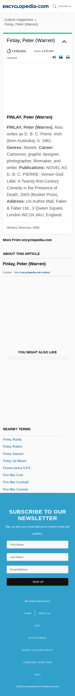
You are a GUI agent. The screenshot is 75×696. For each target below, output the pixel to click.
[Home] (25, 6)
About (32, 272)
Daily (37, 674)
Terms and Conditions (37, 662)
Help (37, 625)
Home (27, 613)
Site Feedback (37, 638)
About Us (44, 613)
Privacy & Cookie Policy (37, 650)
